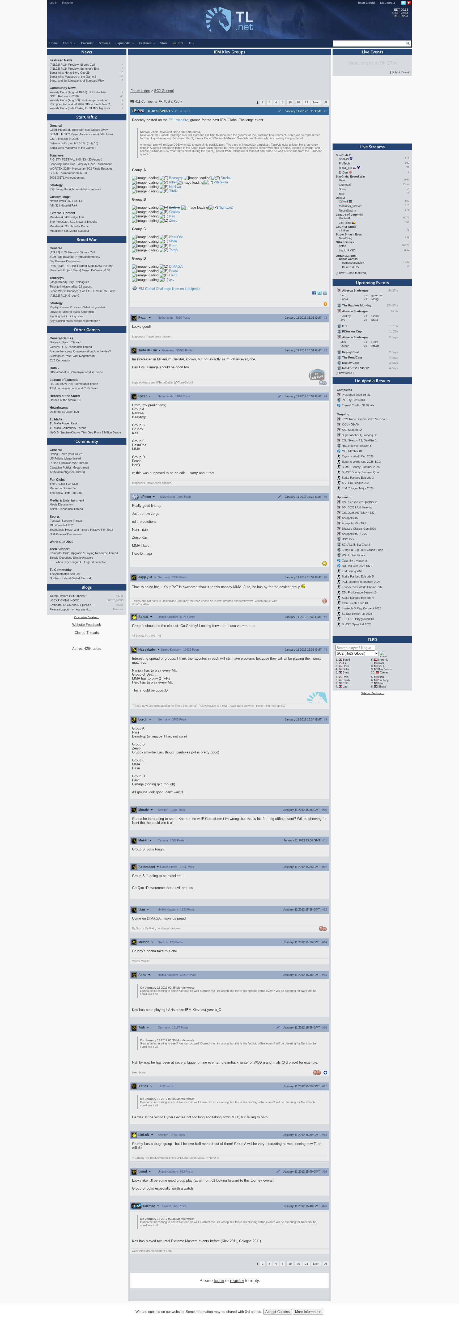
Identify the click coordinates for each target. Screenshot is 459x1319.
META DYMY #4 (352, 451)
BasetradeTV (350, 267)
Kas (172, 216)
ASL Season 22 (352, 429)
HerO (173, 275)
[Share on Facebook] (314, 294)
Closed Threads (87, 633)
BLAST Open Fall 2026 (356, 624)
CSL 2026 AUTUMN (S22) (359, 512)
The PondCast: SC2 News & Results (73, 221)
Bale (342, 193)
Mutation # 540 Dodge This (67, 217)
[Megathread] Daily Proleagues (69, 282)
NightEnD (226, 207)
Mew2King (345, 238)
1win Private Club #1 (355, 603)
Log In (53, 2)
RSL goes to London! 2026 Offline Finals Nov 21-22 (81, 104)
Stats (346, 672)
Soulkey (383, 680)
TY (344, 662)
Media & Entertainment (67, 500)
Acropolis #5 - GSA (354, 534)
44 (122, 76)
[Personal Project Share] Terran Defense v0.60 (80, 270)
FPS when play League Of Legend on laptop (78, 562)
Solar (346, 669)
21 (306, 102)
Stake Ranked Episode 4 (358, 597)
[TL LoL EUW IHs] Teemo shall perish (74, 383)
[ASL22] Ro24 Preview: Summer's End (74, 68)
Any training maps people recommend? (75, 320)
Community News (63, 88)
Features (145, 43)
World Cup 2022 (62, 542)
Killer (173, 182)
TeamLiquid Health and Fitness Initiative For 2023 (81, 529)
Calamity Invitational (354, 560)
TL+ (191, 43)
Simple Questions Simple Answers (72, 557)
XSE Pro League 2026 (356, 482)
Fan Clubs (57, 480)
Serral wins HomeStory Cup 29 (70, 72)
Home (53, 43)
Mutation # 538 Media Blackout (69, 230)
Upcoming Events (372, 282)
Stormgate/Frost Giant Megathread (72, 355)
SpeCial (344, 159)
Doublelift (345, 218)
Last (345, 686)
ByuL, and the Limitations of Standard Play (77, 80)
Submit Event (400, 72)
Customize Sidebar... (86, 617)
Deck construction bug (64, 411)
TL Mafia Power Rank (64, 423)
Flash (346, 680)
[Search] (408, 43)
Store (164, 43)
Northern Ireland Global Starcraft (71, 578)
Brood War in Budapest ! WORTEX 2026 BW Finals (83, 291)
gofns (342, 245)
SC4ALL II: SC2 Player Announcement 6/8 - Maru (81, 134)
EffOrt (346, 683)
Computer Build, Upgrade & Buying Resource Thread (84, 553)
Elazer (384, 672)
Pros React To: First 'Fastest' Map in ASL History (81, 265)
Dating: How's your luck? (66, 454)
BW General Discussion (65, 261)
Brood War (86, 239)
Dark (346, 666)
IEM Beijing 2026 (352, 571)
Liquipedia (387, 2)
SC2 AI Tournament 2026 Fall (68, 173)
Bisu (381, 677)
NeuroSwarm (347, 210)
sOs (381, 662)
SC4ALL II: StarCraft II (356, 544)
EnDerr (343, 172)
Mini (380, 683)
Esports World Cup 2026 (357, 456)
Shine (342, 189)
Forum (68, 43)
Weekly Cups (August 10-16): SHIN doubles (78, 92)
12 (122, 104)
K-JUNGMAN (350, 424)
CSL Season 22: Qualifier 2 (359, 502)
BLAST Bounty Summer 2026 (361, 467)
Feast (173, 271)
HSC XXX (348, 539)
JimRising (345, 222)
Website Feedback (86, 625)
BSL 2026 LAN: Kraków (357, 507)
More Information (308, 1312)
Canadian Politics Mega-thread (69, 467)
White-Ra (221, 182)
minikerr (344, 230)
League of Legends (64, 380)
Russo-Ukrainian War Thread (69, 463)
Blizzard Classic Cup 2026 (359, 528)
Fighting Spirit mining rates (66, 316)
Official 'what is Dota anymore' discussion (76, 372)
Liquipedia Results (372, 380)
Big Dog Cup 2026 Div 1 (357, 565)
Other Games (87, 329)
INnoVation (385, 669)
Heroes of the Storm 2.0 (65, 400)
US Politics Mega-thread (65, 458)
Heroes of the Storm (65, 396)
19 (290, 102)
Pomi (173, 246)
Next (316, 102)
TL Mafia (56, 419)
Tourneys (57, 155)
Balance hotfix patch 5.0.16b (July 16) (74, 143)
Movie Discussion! (61, 504)
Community (86, 441)
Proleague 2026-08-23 (356, 394)
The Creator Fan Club (64, 483)
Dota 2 (55, 368)
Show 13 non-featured (351, 273)
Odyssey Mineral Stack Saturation (72, 311)
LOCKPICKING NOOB (64, 600)
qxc (172, 279)
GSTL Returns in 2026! (64, 96)
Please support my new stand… (70, 609)
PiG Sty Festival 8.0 (354, 400)
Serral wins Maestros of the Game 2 (73, 76)
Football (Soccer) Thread (66, 520)
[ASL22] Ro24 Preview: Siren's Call (72, 64)
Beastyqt (176, 178)
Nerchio (383, 659)
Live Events (372, 51)
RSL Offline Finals (353, 555)
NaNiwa (175, 187)
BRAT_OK (345, 168)
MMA (173, 241)
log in (219, 1280)
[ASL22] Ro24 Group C (64, 295)
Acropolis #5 (350, 518)
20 (298, 102)
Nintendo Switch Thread (65, 342)
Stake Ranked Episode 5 (358, 576)
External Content (62, 213)
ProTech (344, 163)
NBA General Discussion (66, 534)
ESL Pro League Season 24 (359, 592)
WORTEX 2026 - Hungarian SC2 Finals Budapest (81, 168)
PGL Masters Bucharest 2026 (361, 581)
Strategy (56, 185)
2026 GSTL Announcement (67, 177)
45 (122, 96)
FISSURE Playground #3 (358, 619)
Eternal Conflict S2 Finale (358, 405)
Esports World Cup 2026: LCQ (361, 461)
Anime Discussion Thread (66, 509)
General (56, 126)
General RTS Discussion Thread (71, 346)
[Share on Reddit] (325, 293)
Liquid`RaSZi (347, 250)
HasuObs (176, 237)
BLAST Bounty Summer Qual (360, 472)
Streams (104, 43)
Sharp (382, 686)
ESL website (178, 120)
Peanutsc (118, 609)
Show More (344, 372)
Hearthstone (59, 408)
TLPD (372, 639)
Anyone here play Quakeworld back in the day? (80, 351)
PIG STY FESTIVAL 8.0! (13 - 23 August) (76, 159)
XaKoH (343, 201)
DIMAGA (176, 266)
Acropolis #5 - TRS (354, 523)
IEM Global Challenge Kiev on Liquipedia (169, 289)
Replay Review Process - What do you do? (77, 307)
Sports (55, 517)
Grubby (174, 212)
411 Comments (146, 101)
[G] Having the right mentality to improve (75, 189)
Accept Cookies (277, 1312)
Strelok (226, 178)
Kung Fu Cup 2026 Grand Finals (363, 549)
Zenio (173, 220)
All (325, 102)
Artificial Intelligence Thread (67, 472)
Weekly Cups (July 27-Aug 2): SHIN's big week (80, 108)
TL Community (61, 570)
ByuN (346, 659)
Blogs (87, 587)
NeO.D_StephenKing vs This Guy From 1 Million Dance (85, 432)
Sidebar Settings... (372, 693)
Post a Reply (173, 101)
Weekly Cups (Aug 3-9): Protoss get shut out (79, 100)
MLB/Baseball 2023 (62, 525)
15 (122, 72)
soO (381, 666)
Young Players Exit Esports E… (70, 595)
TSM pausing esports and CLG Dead (73, 388)
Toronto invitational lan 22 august (71, 286)
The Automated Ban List (65, 573)
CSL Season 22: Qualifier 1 (359, 440)
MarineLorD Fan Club (63, 488)
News (86, 51)
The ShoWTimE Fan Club (66, 492)
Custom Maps (60, 197)
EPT (180, 43)
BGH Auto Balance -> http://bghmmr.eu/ (75, 256)
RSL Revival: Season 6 (357, 445)
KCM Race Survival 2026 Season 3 (364, 419)
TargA (173, 250)
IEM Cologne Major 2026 (357, 488)
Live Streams (372, 146)
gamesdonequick (353, 262)
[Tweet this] (319, 294)
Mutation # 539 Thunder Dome (69, 226)
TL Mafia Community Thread (68, 427)
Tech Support (60, 549)
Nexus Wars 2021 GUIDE (66, 201)
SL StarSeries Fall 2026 (357, 613)
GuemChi (345, 184)
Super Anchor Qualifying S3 (359, 435)
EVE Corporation (60, 360)
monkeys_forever (350, 206)
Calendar (87, 43)
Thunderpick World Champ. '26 (362, 587)
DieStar (174, 207)
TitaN (173, 191)
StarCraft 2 (86, 117)
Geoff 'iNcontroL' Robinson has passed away (79, 129)
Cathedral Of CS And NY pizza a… (72, 604)
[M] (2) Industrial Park (64, 205)
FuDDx (120, 605)
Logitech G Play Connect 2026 (361, 608)
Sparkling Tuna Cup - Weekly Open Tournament (81, 164)
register (237, 1280)
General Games (61, 338)
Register (67, 2)
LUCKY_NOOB (115, 600)
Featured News (61, 60)
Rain (342, 180)
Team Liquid (366, 2)
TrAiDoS (119, 596)
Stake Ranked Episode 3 (358, 477)
